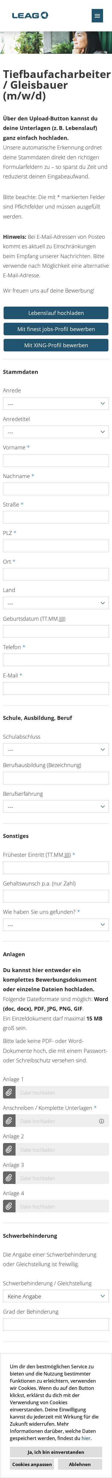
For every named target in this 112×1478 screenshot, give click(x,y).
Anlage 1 (13, 1079)
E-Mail (12, 675)
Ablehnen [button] (80, 1464)
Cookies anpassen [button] (32, 1464)
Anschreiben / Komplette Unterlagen (50, 1107)
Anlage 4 (13, 1193)
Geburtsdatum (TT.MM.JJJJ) (34, 618)
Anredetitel (16, 419)
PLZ (9, 532)
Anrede (12, 390)
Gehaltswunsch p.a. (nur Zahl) (39, 883)
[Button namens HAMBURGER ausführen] (97, 15)
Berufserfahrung (23, 793)
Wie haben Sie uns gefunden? (41, 911)
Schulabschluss (21, 736)
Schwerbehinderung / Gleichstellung (47, 1283)
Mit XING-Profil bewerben (56, 345)
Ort (9, 561)
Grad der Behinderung (30, 1311)
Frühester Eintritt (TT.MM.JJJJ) (39, 854)
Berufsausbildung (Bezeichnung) (42, 765)
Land (9, 589)
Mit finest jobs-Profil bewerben (56, 329)
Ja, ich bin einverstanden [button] (56, 1452)
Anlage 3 (13, 1164)
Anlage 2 (13, 1136)
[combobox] (56, 403)
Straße (13, 504)
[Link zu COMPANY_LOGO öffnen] (29, 15)
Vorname (16, 447)
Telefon (14, 647)
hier (86, 1438)
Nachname (18, 476)
